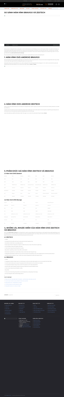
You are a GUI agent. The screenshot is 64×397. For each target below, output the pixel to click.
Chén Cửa (35, 306)
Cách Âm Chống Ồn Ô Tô (52, 310)
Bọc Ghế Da (21, 308)
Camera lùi (7, 306)
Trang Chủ (6, 8)
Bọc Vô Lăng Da (22, 306)
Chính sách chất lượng (37, 321)
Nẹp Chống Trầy (22, 312)
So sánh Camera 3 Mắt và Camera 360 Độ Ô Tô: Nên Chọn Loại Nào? (16, 280)
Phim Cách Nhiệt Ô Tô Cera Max (39, 310)
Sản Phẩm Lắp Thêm (37, 312)
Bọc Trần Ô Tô (22, 305)
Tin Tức (27, 8)
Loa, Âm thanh (7, 312)
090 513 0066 (25, 320)
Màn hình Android (8, 310)
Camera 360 (7, 308)
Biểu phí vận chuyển (37, 320)
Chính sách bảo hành (37, 327)
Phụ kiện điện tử (8, 313)
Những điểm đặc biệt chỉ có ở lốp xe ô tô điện (12, 285)
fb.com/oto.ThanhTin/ (26, 325)
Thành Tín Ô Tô (8, 395)
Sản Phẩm (22, 8)
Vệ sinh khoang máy (51, 312)
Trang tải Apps (35, 8)
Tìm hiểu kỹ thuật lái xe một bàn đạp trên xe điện (13, 284)
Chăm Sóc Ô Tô (14, 8)
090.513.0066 (50, 3)
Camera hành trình (8, 305)
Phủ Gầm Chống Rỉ (51, 306)
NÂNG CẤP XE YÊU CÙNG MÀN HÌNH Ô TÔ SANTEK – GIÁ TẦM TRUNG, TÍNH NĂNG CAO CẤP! (20, 279)
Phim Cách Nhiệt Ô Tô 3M (38, 308)
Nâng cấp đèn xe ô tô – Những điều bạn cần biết (13, 282)
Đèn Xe (35, 305)
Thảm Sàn (21, 310)
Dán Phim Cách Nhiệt (51, 305)
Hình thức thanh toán (37, 324)
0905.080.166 (50, 4)
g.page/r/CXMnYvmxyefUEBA (26, 326)
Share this (57, 295)
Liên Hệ (49, 8)
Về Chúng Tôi (43, 8)
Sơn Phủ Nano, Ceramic (52, 308)
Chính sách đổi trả (36, 325)
